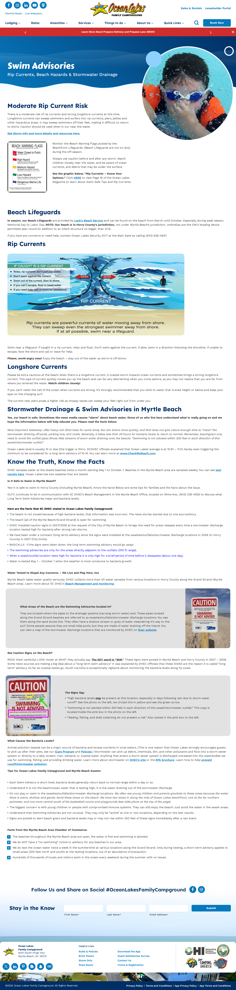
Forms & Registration (131, 965)
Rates (35, 23)
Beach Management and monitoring (89, 583)
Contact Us (124, 960)
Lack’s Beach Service (88, 220)
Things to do (114, 23)
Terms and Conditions (159, 985)
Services (84, 23)
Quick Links (172, 23)
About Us (143, 23)
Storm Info (85, 960)
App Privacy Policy (186, 985)
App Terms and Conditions (215, 985)
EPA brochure (165, 760)
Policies (86, 751)
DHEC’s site (138, 760)
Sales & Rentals (191, 8)
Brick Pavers (86, 956)
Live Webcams (33, 13)
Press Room (86, 965)
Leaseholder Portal (218, 8)
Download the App (129, 951)
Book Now (217, 22)
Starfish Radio (13, 13)
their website (147, 630)
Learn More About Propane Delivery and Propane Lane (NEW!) (118, 31)
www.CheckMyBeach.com (137, 453)
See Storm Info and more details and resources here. (43, 133)
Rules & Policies (88, 951)
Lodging (11, 23)
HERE (77, 177)
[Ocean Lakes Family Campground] (118, 9)
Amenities (57, 23)
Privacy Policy (134, 985)
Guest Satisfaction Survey (134, 956)
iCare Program (64, 751)
